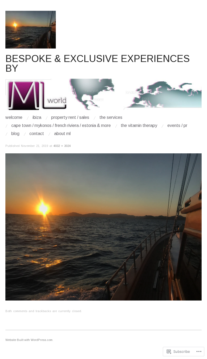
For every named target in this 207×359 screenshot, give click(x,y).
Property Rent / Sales (70, 117)
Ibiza (37, 117)
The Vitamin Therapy (139, 125)
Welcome (13, 117)
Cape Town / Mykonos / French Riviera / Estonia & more (61, 125)
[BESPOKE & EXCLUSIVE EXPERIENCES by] (103, 97)
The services (110, 117)
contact (36, 134)
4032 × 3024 (62, 145)
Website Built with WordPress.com (29, 339)
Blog (15, 134)
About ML (62, 134)
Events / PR (177, 125)
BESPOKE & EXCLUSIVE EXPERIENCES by (97, 63)
